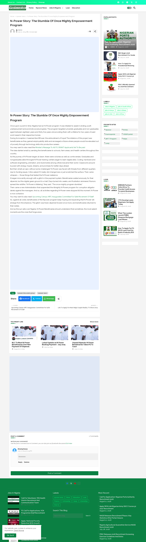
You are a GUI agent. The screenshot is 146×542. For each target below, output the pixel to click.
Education (76, 8)
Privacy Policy (32, 2)
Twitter (38, 298)
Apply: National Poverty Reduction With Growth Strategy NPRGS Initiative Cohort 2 (31, 524)
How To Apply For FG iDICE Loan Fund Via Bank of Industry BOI (126, 230)
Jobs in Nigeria (110, 106)
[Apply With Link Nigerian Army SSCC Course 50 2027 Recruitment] (110, 76)
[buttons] (118, 2)
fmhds (125, 130)
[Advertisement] (54, 74)
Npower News (41, 8)
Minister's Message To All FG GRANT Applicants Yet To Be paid (60, 147)
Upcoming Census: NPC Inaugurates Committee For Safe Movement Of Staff (63, 197)
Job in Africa (120, 114)
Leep (107, 143)
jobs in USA (108, 114)
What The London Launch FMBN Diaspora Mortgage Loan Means (125, 216)
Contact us (20, 2)
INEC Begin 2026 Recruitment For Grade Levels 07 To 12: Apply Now (126, 56)
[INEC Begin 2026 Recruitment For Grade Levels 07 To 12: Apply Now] (110, 55)
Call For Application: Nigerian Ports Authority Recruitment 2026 (117, 498)
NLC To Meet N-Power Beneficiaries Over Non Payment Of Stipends (21, 344)
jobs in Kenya (109, 110)
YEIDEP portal (128, 134)
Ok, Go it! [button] (10, 535)
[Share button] (58, 298)
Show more (94, 322)
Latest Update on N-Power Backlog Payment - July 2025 (53, 344)
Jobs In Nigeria (55, 8)
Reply (20, 462)
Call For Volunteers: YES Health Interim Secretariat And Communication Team (33, 500)
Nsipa (125, 139)
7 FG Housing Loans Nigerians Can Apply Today (126, 202)
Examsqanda (110, 134)
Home (31, 8)
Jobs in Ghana (121, 110)
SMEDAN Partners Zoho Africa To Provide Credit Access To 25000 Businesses (126, 188)
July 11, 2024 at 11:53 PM (25, 451)
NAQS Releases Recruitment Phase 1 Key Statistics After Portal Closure (115, 517)
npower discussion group (26, 293)
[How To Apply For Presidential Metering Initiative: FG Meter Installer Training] (110, 66)
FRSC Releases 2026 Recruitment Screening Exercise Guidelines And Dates (117, 535)
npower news (20, 16)
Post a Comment (54, 473)
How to (56, 505)
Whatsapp (50, 298)
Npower (108, 130)
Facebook (26, 298)
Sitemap (42, 2)
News (68, 497)
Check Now (18, 530)
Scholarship (66, 501)
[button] (129, 8)
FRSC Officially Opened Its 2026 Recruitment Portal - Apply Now (126, 87)
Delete (26, 462)
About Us (11, 2)
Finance (56, 501)
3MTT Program (111, 139)
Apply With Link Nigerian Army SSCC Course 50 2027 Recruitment (127, 76)
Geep (75, 501)
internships (84, 501)
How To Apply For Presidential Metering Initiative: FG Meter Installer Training (126, 67)
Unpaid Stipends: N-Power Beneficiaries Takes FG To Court (83, 344)
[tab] (31, 8)
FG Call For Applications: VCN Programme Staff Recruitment (33, 512)
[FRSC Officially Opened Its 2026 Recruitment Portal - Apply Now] (110, 87)
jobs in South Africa (124, 106)
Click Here (68, 443)
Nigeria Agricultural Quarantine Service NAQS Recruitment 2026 (118, 526)
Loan (68, 8)
